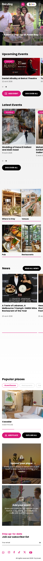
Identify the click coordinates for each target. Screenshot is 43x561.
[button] (3, 34)
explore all (31, 435)
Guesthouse (10, 385)
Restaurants (27, 385)
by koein (38, 558)
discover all (31, 93)
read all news (32, 268)
